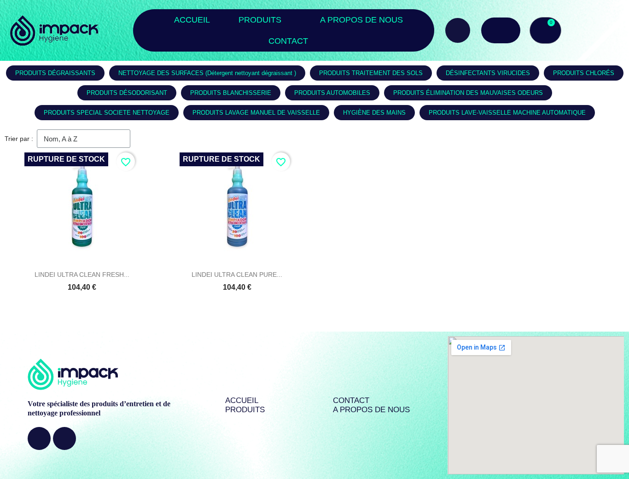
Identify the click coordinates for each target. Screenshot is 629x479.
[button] (457, 30)
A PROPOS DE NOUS (361, 19)
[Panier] (545, 30)
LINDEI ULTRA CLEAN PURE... (237, 274)
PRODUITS (260, 19)
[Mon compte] (500, 30)
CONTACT (288, 41)
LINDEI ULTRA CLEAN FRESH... (82, 274)
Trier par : (19, 138)
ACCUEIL (192, 19)
